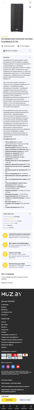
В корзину (9, 400)
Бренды (3, 307)
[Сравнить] (30, 7)
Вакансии (4, 309)
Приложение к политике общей (11, 383)
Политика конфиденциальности (11, 342)
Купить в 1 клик (25, 400)
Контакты (4, 315)
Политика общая (6, 380)
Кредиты (4, 327)
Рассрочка (4, 329)
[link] (3, 2)
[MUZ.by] (11, 295)
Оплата (3, 322)
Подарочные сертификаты (9, 337)
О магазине (4, 304)
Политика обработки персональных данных (15, 386)
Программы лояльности (9, 334)
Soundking (4, 36)
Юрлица (3, 347)
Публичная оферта (7, 345)
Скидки (3, 332)
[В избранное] (30, 2)
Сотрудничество (6, 312)
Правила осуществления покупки (11, 340)
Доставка (4, 324)
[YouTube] (18, 367)
